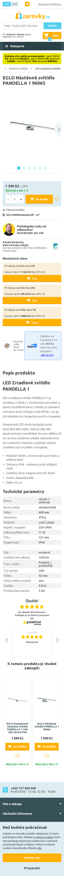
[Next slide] (57, 129)
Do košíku (42, 199)
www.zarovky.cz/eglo (15, 245)
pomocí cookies (44, 837)
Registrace (43, 4)
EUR (15, 4)
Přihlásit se (56, 4)
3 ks (34, 278)
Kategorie (17, 46)
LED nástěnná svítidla (47, 68)
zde (39, 848)
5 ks (34, 300)
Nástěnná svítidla (18, 68)
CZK (6, 4)
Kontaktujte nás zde (30, 232)
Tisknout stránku (15, 209)
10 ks (34, 322)
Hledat (52, 25)
